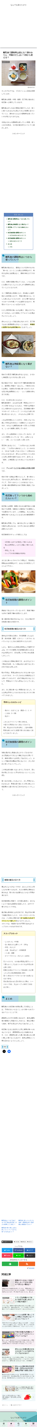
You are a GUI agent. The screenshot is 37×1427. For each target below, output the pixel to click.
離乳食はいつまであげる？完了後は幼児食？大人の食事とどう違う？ (9, 1222)
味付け (30, 1241)
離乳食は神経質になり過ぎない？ (18, 224)
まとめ (10, 244)
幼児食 (17, 1241)
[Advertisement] (18, 29)
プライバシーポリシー (10, 1420)
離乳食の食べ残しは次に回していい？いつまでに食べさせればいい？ (9, 1229)
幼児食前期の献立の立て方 (18, 235)
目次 (15, 215)
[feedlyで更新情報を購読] (10, 1264)
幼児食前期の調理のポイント (17, 232)
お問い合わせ (27, 1420)
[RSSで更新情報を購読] (27, 1264)
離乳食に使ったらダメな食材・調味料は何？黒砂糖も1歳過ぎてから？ (26, 1222)
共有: (11, 247)
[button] (29, 1255)
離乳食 (24, 1241)
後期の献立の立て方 (16, 241)
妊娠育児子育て (8, 1241)
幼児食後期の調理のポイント (17, 238)
